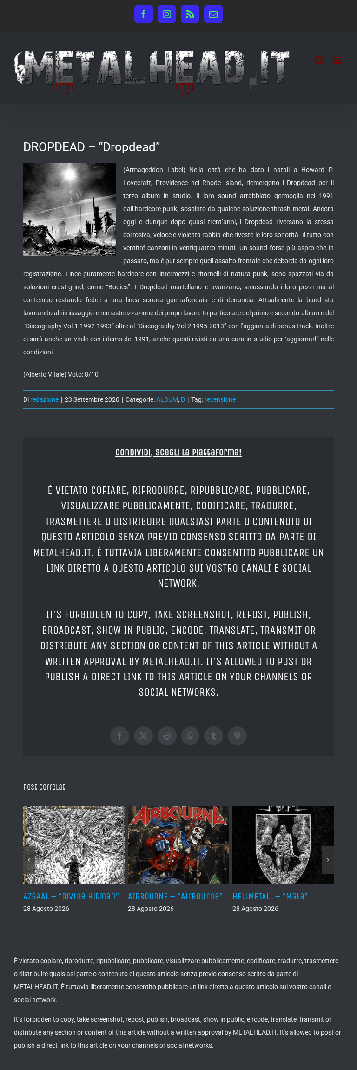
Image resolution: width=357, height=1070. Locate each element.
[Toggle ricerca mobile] (319, 60)
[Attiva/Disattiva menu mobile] (338, 60)
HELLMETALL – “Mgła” (270, 896)
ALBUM (167, 399)
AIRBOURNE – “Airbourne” (175, 896)
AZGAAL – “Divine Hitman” (71, 896)
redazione (44, 399)
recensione (220, 399)
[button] (29, 860)
